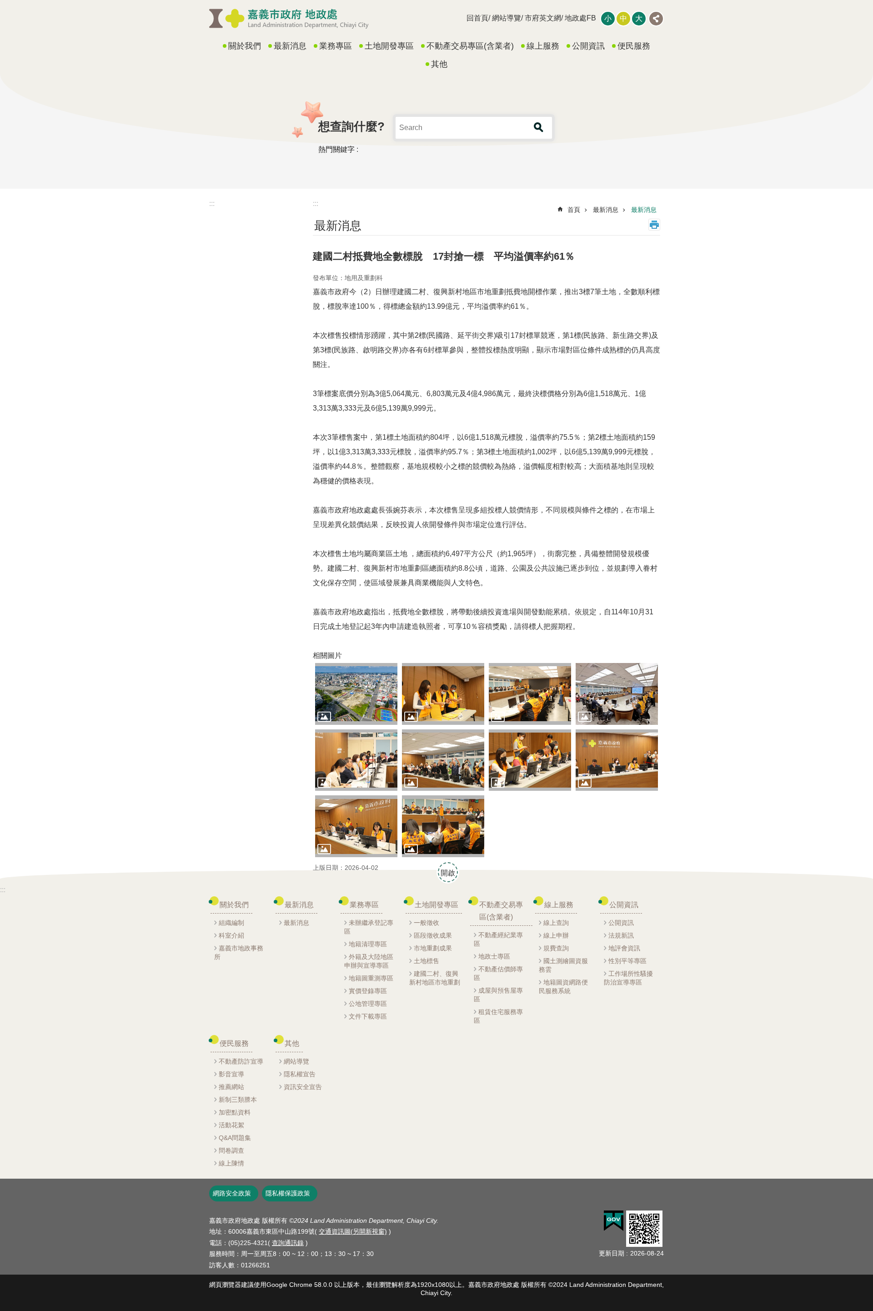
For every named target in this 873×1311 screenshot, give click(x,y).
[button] (356, 694)
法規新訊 (621, 935)
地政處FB (580, 18)
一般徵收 (426, 922)
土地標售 (426, 960)
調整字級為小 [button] (608, 18)
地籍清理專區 (368, 944)
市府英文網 (543, 18)
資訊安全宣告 (303, 1086)
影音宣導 (231, 1074)
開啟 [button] (448, 873)
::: (212, 203)
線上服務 (543, 45)
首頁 (573, 209)
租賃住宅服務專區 (498, 1016)
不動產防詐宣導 (241, 1061)
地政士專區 (494, 956)
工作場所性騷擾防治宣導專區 (628, 978)
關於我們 (244, 45)
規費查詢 (556, 948)
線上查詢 (556, 922)
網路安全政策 (232, 1193)
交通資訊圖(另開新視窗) (353, 1231)
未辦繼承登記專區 (368, 927)
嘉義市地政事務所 (238, 952)
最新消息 (290, 45)
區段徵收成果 (433, 935)
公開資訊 (588, 45)
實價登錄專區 (368, 991)
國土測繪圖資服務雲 (563, 965)
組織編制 (231, 922)
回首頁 (477, 18)
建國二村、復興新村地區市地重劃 (434, 978)
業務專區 (335, 45)
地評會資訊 (624, 948)
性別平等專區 (627, 960)
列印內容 (654, 225)
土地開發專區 (389, 45)
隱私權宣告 (300, 1074)
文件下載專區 (368, 1016)
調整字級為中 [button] (623, 18)
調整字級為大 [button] (639, 18)
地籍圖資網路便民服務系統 (563, 987)
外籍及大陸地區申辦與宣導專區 (368, 961)
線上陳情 (231, 1163)
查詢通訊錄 (288, 1242)
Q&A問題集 (235, 1137)
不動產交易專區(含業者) (470, 45)
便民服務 (633, 45)
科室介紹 (231, 935)
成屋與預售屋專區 (498, 995)
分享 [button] (656, 18)
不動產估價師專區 (498, 973)
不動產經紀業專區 (498, 939)
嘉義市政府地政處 (288, 18)
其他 (439, 64)
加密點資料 (235, 1112)
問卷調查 (231, 1150)
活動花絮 (231, 1125)
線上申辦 (556, 935)
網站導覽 (506, 18)
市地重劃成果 (433, 948)
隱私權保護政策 (288, 1193)
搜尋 (538, 128)
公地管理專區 (368, 1003)
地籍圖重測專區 (371, 978)
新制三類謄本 (238, 1099)
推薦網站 (231, 1086)
